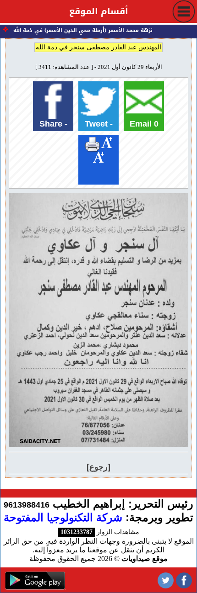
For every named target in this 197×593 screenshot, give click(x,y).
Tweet (99, 123)
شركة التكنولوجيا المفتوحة (63, 517)
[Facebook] (184, 580)
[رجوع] (98, 466)
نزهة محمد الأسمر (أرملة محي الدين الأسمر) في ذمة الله (84, 30)
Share (53, 123)
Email (144, 123)
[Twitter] (166, 580)
